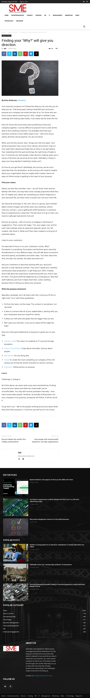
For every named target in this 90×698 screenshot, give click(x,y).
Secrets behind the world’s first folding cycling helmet (14, 440)
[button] (84, 26)
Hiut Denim (8, 355)
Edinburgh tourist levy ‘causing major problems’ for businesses (51, 564)
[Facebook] (4, 53)
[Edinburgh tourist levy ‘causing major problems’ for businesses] (15, 572)
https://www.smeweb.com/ (26, 456)
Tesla (6, 360)
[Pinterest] (25, 53)
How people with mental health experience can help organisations (45, 440)
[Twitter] (87, 1)
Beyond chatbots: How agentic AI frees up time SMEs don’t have (51, 480)
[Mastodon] (24, 459)
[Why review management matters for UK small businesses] (15, 527)
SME (5, 48)
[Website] (20, 459)
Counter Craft (9, 341)
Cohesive (22, 100)
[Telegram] (31, 53)
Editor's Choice (13, 32)
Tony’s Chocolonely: (12, 348)
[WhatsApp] (20, 53)
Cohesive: (8, 367)
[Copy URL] (36, 53)
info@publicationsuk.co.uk (43, 676)
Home (4, 32)
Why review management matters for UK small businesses (49, 519)
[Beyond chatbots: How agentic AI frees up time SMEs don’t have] (15, 487)
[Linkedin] (83, 1)
